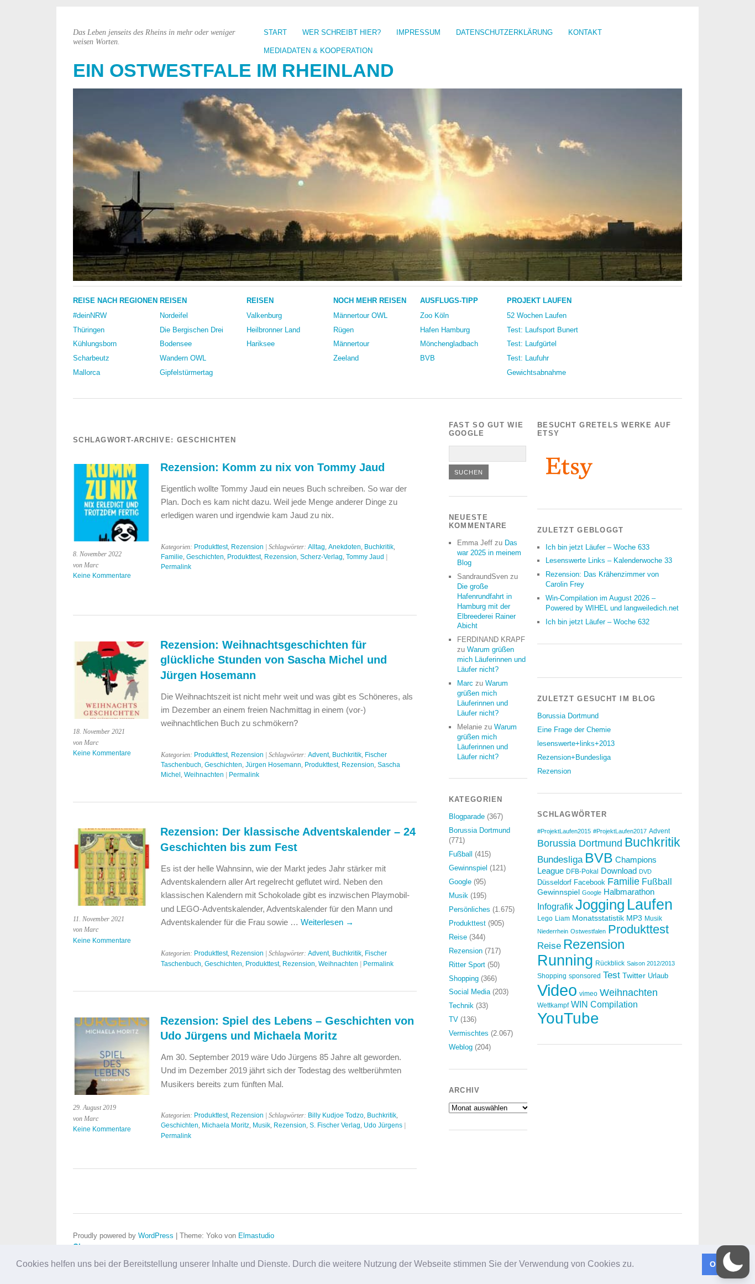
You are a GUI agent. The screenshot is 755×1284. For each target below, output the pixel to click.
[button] (637, 1265)
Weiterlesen (327, 922)
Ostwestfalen (588, 931)
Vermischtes (469, 1033)
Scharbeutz (91, 358)
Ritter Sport (467, 965)
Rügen (343, 330)
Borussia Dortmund (479, 830)
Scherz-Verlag (321, 557)
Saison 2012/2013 (651, 963)
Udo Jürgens (383, 1125)
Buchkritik (379, 547)
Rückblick (610, 963)
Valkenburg (264, 315)
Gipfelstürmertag (186, 372)
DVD (645, 871)
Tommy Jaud (365, 557)
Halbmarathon (629, 892)
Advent (318, 755)
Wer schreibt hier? (341, 32)
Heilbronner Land (273, 330)
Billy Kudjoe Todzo (336, 1115)
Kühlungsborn (95, 344)
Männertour (351, 344)
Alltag (316, 547)
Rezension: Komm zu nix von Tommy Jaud (272, 467)
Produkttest (211, 547)
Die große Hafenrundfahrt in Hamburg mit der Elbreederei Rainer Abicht (486, 606)
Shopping (464, 978)
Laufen (650, 904)
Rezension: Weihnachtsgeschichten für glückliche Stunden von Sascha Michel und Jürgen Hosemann (273, 660)
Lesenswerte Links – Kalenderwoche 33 (609, 560)
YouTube (568, 1018)
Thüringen (88, 330)
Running (565, 960)
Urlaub (658, 976)
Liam (562, 918)
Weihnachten (204, 775)
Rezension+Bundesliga (574, 757)
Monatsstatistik (598, 918)
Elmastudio (256, 1235)
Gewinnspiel (468, 868)
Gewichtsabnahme (536, 372)
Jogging (600, 904)
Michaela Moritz (225, 1125)
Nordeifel (174, 315)
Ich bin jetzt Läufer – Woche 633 (597, 547)
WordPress (156, 1235)
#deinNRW (90, 315)
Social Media (469, 992)
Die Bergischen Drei (191, 330)
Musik (261, 1125)
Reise (458, 937)
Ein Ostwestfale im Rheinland (233, 70)
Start (275, 32)
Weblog (461, 1047)
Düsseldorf (554, 882)
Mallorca (86, 372)
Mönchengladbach (449, 344)
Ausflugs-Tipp (449, 300)
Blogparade (467, 816)
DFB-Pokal (582, 871)
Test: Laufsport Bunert (542, 330)
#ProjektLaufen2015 (564, 831)
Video (557, 990)
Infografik (555, 906)
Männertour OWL (360, 315)
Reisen (173, 300)
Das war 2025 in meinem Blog (489, 553)
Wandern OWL (183, 358)
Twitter (634, 975)
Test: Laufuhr (528, 358)
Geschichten (205, 557)
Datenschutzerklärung (504, 32)
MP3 (634, 918)
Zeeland (346, 358)
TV (453, 1019)
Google (460, 882)
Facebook (589, 882)
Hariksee (261, 344)
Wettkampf (553, 1005)
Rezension (247, 547)
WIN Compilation (604, 1004)
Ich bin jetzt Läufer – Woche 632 (597, 622)
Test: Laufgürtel (532, 344)
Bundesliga (560, 859)
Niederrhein (552, 931)
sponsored (585, 976)
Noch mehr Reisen (369, 300)
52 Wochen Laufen (537, 315)
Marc (465, 683)
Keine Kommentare (102, 576)
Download (619, 870)
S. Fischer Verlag (335, 1125)
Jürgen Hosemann (273, 765)
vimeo (588, 993)
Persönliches (469, 909)
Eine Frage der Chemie (574, 729)
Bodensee (176, 344)
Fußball (461, 854)
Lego (545, 918)
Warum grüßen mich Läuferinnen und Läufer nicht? (491, 659)
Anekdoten (344, 547)
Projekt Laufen (539, 300)
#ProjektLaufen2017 (620, 831)
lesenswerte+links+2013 (576, 743)
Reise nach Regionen (115, 300)
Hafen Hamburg (445, 330)
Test (611, 974)
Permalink (176, 567)
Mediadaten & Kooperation (318, 50)
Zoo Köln (434, 315)
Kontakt (585, 32)
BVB (427, 358)
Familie (172, 557)
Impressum (418, 32)
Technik (461, 1005)
